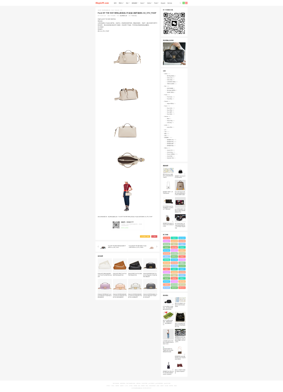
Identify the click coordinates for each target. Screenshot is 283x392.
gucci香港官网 (182, 254)
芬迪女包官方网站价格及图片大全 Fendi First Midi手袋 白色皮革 (105, 275)
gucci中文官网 (174, 241)
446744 (174, 278)
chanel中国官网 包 (182, 272)
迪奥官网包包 (122, 383)
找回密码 (143, 385)
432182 (166, 278)
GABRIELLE (174, 256)
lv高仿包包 (138, 383)
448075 (174, 269)
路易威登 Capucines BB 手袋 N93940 (180, 176)
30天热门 (108, 385)
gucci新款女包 (174, 251)
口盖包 (182, 244)
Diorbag (166, 256)
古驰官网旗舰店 (166, 260)
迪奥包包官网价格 (174, 288)
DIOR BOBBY (170, 88)
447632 (182, 275)
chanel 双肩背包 (174, 260)
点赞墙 (158, 385)
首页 (115, 3)
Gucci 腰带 (169, 112)
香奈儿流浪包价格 (182, 282)
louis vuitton (166, 250)
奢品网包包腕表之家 (106, 10)
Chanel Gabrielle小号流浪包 (166, 285)
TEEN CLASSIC (170, 83)
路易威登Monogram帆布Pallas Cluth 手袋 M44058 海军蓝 (180, 357)
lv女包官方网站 (144, 383)
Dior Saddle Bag (166, 288)
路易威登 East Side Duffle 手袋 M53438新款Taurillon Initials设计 (168, 372)
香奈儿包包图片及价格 (130, 383)
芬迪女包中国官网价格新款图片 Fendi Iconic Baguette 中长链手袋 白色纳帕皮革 (135, 295)
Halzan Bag (169, 120)
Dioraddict (166, 272)
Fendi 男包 (169, 99)
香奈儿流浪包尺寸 (166, 263)
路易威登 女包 (170, 139)
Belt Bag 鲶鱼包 (170, 76)
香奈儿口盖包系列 (182, 285)
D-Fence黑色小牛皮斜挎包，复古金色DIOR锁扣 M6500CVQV (168, 308)
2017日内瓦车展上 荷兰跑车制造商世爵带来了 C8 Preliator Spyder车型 (180, 226)
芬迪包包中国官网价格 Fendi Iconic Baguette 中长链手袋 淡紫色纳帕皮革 (105, 295)
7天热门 (112, 385)
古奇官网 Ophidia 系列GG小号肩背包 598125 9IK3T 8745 (168, 342)
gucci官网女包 (174, 254)
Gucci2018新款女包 (166, 282)
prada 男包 (169, 127)
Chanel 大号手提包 (166, 276)
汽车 (165, 131)
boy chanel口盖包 (182, 238)
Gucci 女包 (169, 108)
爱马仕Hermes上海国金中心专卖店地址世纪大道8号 (168, 176)
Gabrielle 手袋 (170, 158)
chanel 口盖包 (166, 238)
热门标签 (166, 385)
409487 (182, 269)
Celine (149, 3)
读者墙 (175, 385)
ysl (165, 129)
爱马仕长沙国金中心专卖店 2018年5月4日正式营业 (180, 305)
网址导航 (171, 385)
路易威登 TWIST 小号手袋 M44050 (168, 192)
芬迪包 (174, 275)
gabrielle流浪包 (174, 272)
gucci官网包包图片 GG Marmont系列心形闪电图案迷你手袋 (180, 210)
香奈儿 (121, 3)
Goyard (163, 3)
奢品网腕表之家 (123, 15)
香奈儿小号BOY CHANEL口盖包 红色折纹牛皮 (180, 371)
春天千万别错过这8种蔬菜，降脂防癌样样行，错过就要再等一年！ (168, 322)
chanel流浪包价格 (182, 260)
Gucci (142, 3)
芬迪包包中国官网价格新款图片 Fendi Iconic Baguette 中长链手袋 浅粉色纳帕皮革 (120, 295)
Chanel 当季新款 (171, 154)
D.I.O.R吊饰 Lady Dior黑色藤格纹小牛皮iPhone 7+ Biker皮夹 (168, 207)
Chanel (182, 247)
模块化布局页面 (152, 385)
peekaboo (166, 241)
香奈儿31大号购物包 (182, 288)
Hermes (169, 3)
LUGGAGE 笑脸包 (171, 81)
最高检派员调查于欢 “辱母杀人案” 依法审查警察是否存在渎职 (168, 350)
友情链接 (135, 385)
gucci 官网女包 (151, 383)
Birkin (168, 118)
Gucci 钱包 (169, 114)
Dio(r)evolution (174, 284)
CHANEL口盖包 (182, 251)
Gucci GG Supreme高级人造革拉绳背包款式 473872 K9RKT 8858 (180, 193)
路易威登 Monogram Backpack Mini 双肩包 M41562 (168, 224)
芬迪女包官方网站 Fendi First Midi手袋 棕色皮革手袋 (119, 274)
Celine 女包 (169, 78)
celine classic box (166, 269)
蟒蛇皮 (182, 263)
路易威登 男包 (170, 141)
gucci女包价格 (166, 254)
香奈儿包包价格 (116, 383)
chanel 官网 (182, 241)
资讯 (165, 135)
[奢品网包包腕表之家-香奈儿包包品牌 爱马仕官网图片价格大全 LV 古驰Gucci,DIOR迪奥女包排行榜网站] (102, 2)
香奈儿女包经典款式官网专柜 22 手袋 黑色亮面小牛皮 (180, 325)
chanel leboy (170, 152)
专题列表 (117, 385)
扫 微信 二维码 (145, 236)
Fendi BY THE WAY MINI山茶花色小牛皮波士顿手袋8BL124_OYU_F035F (135, 216)
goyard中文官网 (167, 383)
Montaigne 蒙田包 (171, 90)
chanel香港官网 (174, 266)
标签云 (147, 385)
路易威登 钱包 (170, 145)
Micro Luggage (174, 244)
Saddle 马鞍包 (170, 92)
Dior (127, 3)
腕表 (165, 133)
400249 (166, 247)
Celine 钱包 (169, 79)
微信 (139, 385)
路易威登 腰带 (170, 143)
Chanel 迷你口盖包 (174, 263)
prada (165, 125)
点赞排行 (162, 385)
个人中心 (126, 385)
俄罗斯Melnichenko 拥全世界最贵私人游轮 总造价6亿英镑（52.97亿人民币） (180, 339)
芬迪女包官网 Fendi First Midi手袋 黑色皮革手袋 (135, 274)
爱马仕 (182, 278)
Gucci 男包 (169, 110)
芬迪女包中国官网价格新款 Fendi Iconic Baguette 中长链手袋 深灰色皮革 (150, 295)
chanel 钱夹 (169, 156)
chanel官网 (174, 281)
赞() (154, 236)
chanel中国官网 (182, 266)
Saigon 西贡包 (170, 103)
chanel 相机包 (174, 248)
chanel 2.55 (169, 150)
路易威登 (134, 3)
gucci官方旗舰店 (166, 266)
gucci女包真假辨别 (159, 383)
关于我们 (131, 385)
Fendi (155, 3)
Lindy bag (169, 122)
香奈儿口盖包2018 (166, 244)
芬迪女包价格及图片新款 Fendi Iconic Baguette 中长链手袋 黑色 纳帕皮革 (150, 275)
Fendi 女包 (117, 10)
